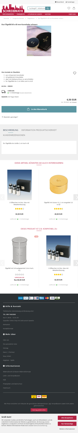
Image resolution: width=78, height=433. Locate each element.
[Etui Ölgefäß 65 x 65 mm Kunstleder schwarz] (39, 41)
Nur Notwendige (67, 424)
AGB (4, 380)
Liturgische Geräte (35, 14)
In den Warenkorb (39, 109)
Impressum (6, 388)
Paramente (21, 14)
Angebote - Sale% (8, 360)
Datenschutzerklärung (40, 425)
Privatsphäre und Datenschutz (12, 384)
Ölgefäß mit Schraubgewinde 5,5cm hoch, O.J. (19, 269)
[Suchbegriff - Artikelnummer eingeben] (47, 8)
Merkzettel (6, 324)
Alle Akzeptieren (67, 418)
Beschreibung (10, 130)
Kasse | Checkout (9, 352)
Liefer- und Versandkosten (11, 376)
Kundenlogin (70, 2)
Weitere (48, 14)
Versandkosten (56, 404)
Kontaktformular (8, 329)
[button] (74, 8)
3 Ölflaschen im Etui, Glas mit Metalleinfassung (19, 203)
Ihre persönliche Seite (10, 344)
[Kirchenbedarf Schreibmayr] (13, 8)
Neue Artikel (7, 356)
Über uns (72, 14)
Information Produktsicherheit (39, 130)
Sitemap (5, 348)
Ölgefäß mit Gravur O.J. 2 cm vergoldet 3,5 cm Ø (58, 203)
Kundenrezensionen (14, 135)
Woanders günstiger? (11, 117)
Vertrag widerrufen (39, 410)
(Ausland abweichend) (25, 93)
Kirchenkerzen (8, 14)
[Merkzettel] (69, 8)
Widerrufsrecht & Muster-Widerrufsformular (17, 372)
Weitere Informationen (67, 429)
